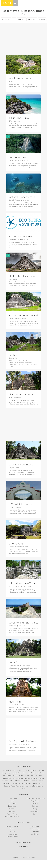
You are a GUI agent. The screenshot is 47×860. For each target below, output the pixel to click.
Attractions (6, 19)
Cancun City (34, 826)
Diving (35, 809)
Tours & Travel (12, 814)
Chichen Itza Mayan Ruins (22, 275)
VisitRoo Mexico (7, 3)
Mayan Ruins (34, 811)
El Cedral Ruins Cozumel (21, 504)
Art (14, 19)
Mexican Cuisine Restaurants (35, 798)
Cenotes (12, 809)
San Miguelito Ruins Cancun (23, 741)
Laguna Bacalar (12, 837)
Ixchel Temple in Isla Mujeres (23, 622)
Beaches (42, 19)
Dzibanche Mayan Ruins (21, 464)
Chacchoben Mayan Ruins (22, 394)
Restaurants (12, 798)
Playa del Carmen (12, 826)
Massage (12, 811)
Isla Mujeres (34, 831)
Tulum (12, 829)
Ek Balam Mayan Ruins (20, 78)
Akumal (12, 831)
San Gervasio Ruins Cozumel (23, 315)
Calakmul (13, 354)
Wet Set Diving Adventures (22, 196)
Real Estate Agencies (12, 816)
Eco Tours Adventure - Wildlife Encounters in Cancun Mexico (20, 236)
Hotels (12, 801)
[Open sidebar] (15, 3)
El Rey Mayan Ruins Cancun (23, 583)
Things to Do (34, 801)
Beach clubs (32, 19)
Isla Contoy (35, 834)
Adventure (21, 19)
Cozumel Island (34, 829)
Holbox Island (12, 834)
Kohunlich (14, 662)
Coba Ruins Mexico (18, 157)
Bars (34, 814)
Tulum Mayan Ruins (19, 117)
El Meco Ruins (16, 543)
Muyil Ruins (15, 701)
